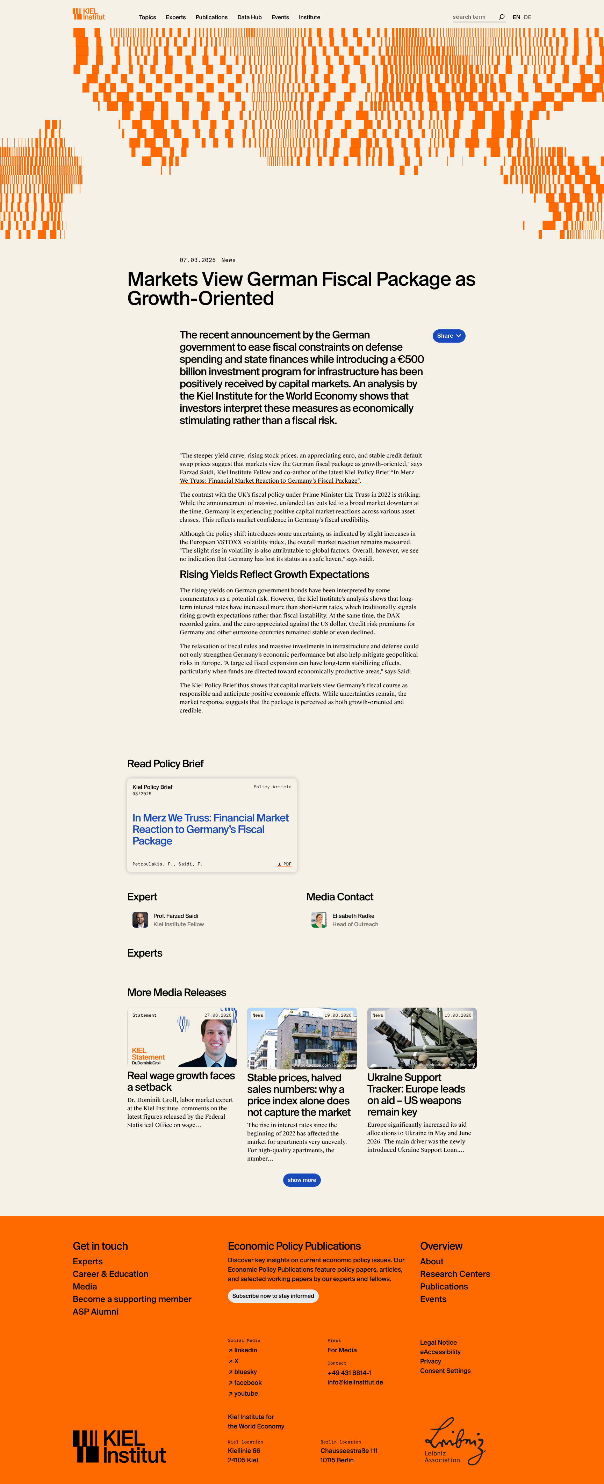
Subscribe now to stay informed (273, 1296)
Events (433, 1299)
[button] (147, 17)
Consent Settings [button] (445, 1371)
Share (445, 335)
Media (85, 1286)
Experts (88, 1261)
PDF (287, 864)
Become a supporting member (132, 1299)
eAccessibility (440, 1352)
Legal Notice (438, 1342)
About (432, 1261)
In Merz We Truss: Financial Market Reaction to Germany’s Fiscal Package (210, 829)
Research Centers (455, 1274)
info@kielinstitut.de (355, 1382)
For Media (342, 1350)
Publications (444, 1286)
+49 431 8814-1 (349, 1373)
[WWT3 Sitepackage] (99, 14)
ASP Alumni (95, 1312)
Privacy (430, 1361)
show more (302, 1180)
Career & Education (111, 1274)
